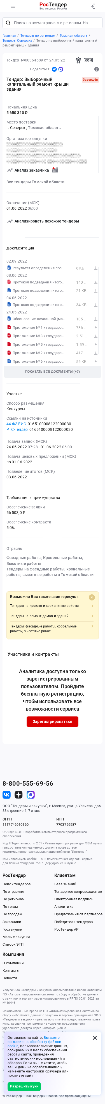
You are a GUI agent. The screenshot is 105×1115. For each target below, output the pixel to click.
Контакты (11, 970)
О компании (13, 963)
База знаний (65, 884)
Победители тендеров (73, 922)
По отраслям (14, 891)
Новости (10, 978)
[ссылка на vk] (7, 795)
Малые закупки (16, 937)
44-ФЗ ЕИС (16, 424)
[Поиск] (8, 23)
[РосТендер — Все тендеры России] (53, 6)
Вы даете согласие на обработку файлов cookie (34, 1041)
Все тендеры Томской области (35, 182)
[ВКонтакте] (54, 69)
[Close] (92, 597)
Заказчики (12, 922)
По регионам (14, 899)
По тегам (10, 906)
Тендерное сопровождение (78, 891)
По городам (12, 914)
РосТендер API (67, 929)
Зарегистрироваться (52, 721)
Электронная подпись (74, 899)
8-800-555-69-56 (28, 783)
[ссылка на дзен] (19, 795)
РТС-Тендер (17, 429)
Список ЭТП (13, 944)
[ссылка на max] (31, 795)
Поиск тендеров (17, 884)
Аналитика (63, 906)
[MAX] (60, 69)
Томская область (44, 127)
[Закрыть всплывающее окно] (94, 1037)
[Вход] (93, 6)
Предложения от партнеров (78, 914)
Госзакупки (12, 929)
